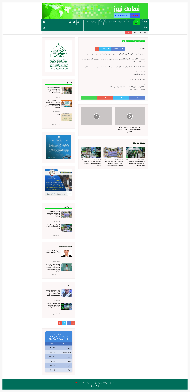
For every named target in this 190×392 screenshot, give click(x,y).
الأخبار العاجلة (137, 41)
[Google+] (44, 28)
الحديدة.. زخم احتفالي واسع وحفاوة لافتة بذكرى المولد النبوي (92, 163)
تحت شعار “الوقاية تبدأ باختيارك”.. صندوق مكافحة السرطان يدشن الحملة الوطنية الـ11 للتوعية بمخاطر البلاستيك (53, 104)
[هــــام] (66, 117)
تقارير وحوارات (108, 21)
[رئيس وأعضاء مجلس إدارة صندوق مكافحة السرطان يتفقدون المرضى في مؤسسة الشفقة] (66, 90)
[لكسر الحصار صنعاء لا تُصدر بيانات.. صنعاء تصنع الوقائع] (66, 253)
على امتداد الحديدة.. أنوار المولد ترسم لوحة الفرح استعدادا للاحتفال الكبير (53, 305)
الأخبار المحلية (129, 41)
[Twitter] (74, 22)
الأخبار (136, 21)
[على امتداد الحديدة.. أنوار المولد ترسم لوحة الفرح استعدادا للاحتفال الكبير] (66, 306)
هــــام (58, 114)
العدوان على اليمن (118, 21)
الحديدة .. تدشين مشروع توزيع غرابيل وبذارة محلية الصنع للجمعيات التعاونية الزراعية (114, 163)
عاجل (123, 41)
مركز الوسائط (93, 21)
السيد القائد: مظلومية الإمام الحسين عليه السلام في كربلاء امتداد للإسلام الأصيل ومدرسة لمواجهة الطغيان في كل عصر (53, 267)
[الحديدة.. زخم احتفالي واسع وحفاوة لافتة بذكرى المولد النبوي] (91, 152)
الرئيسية (143, 21)
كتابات (101, 21)
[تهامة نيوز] (95, 11)
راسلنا (145, 27)
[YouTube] (70, 22)
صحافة (129, 21)
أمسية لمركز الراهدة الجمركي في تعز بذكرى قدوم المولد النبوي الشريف (136, 163)
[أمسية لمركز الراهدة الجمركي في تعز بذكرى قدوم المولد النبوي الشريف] (135, 152)
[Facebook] (78, 22)
